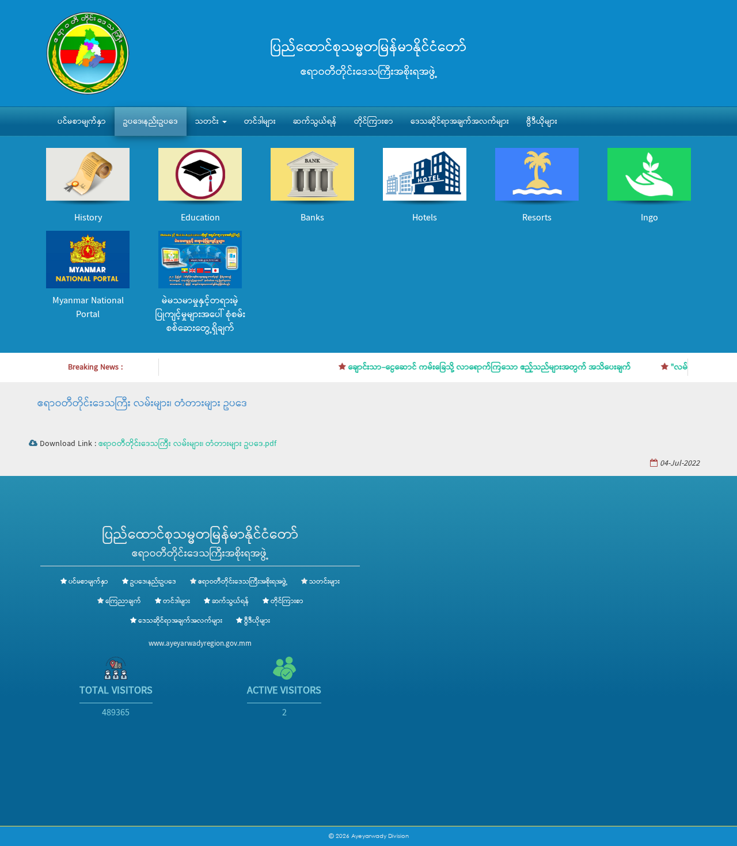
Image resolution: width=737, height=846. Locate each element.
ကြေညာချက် (123, 601)
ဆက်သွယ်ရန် (315, 121)
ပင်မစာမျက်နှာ (82, 121)
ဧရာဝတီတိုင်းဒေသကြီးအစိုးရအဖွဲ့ (242, 582)
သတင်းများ (324, 582)
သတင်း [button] (208, 121)
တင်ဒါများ (260, 121)
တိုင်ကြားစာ (373, 121)
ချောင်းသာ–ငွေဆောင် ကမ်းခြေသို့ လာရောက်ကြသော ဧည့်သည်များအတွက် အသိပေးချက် (477, 367)
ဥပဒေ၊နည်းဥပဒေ (150, 121)
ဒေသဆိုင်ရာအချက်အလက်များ (460, 121)
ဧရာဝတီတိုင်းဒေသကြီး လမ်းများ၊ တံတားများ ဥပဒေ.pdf (187, 443)
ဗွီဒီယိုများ (541, 121)
